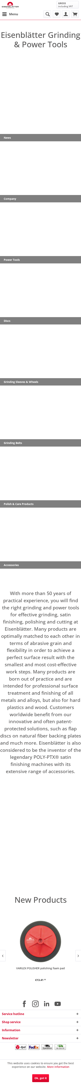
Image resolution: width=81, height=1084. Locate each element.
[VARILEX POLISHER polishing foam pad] (40, 941)
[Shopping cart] (75, 14)
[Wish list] (56, 14)
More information (58, 1067)
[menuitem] (10, 14)
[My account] (66, 14)
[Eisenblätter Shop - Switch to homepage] (10, 5)
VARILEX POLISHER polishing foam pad (40, 968)
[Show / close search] (47, 14)
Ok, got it (40, 1078)
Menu (13, 14)
